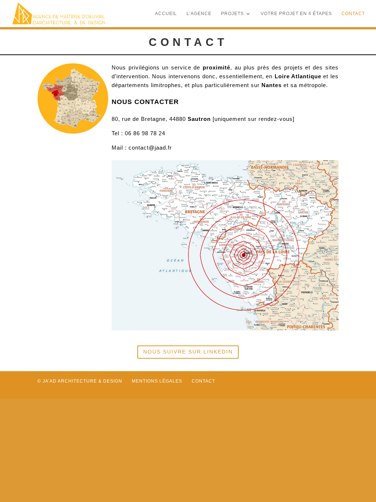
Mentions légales (157, 381)
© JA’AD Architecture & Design (79, 381)
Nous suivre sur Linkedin (188, 352)
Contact (353, 13)
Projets (232, 13)
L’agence (199, 13)
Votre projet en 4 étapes (296, 13)
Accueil (166, 13)
